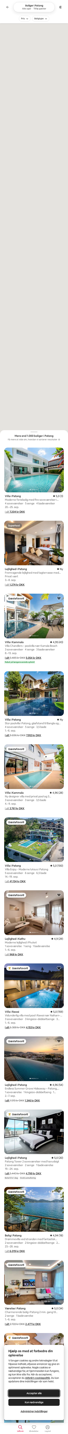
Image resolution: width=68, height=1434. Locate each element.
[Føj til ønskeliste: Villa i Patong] (59, 452)
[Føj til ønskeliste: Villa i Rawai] (59, 968)
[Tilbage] (7, 7)
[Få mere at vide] (59, 440)
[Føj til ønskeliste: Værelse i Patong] (59, 1264)
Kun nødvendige (34, 1402)
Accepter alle (34, 1393)
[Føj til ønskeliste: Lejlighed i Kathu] (59, 895)
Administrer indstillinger (34, 1411)
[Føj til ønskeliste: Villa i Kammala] (59, 598)
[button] (15, 511)
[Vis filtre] (60, 7)
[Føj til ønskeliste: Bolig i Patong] (59, 1191)
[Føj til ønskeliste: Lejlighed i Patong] (59, 525)
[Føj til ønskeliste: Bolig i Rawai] (59, 1337)
